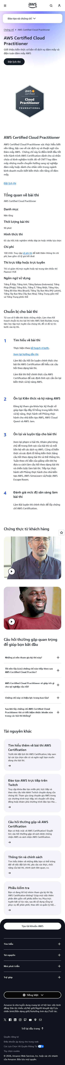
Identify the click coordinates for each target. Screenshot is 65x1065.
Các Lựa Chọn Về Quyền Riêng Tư (20, 1046)
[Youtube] (30, 1020)
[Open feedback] (61, 532)
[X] (5, 1020)
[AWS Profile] (59, 6)
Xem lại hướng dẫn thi (25, 354)
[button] (21, 18)
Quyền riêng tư (11, 1036)
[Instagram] (20, 1020)
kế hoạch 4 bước (40, 348)
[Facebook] (10, 1020)
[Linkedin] (15, 1020)
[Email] (40, 1020)
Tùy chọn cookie (12, 1051)
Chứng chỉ (9, 29)
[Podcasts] (35, 1020)
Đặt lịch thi (10, 183)
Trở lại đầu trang (30, 1028)
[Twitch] (25, 1020)
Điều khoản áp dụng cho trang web (21, 1041)
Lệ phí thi (27, 253)
